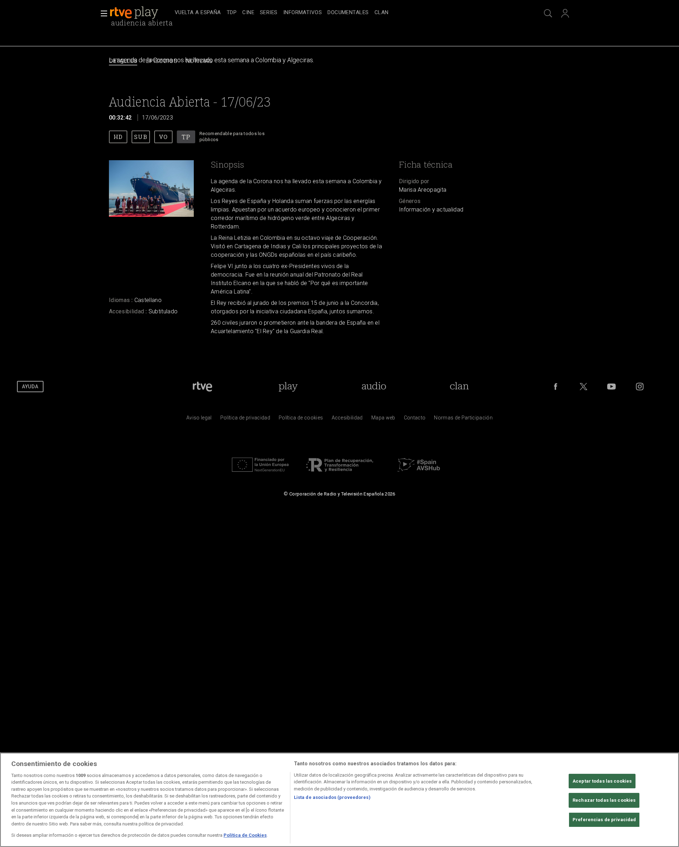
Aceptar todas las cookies (602, 781)
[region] (339, 800)
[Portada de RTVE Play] (135, 13)
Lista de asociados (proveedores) (332, 797)
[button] (102, 13)
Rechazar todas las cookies (604, 800)
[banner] (141, 13)
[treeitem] (198, 13)
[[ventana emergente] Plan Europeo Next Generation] (260, 473)
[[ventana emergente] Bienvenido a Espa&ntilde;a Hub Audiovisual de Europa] (418, 473)
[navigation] (347, 13)
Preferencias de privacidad (604, 819)
